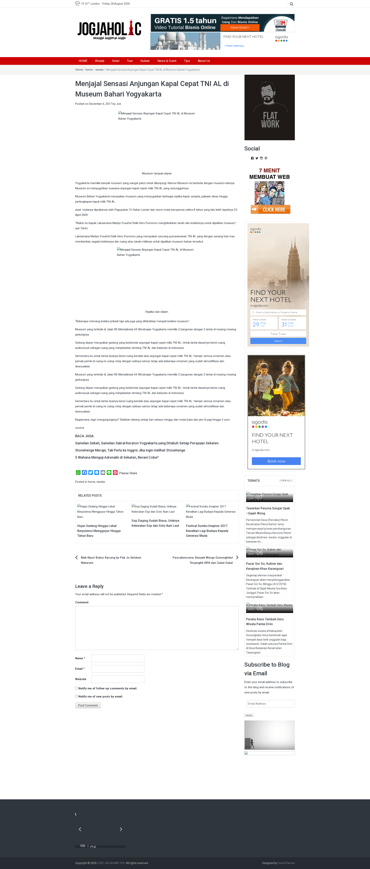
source (79, 427)
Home (79, 69)
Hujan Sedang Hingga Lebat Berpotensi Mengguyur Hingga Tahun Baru (99, 531)
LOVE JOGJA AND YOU (111, 863)
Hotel (115, 61)
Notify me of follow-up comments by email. (107, 688)
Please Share (128, 473)
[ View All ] (286, 480)
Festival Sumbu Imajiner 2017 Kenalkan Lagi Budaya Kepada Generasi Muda (207, 531)
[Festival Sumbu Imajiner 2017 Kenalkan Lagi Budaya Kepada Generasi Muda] (211, 511)
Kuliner (145, 61)
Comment (81, 602)
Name (80, 658)
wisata (99, 69)
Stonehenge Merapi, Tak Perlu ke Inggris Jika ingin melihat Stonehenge (130, 450)
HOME (83, 61)
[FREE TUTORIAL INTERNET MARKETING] (222, 23)
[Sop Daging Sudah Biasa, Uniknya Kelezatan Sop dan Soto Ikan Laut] (157, 509)
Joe (118, 104)
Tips (187, 61)
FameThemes (286, 863)
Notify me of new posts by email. (100, 696)
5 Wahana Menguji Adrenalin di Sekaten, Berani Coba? (117, 457)
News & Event (166, 61)
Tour (130, 61)
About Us (204, 61)
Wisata (99, 61)
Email (80, 668)
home (89, 69)
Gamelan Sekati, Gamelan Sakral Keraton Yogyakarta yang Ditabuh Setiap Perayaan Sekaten (147, 443)
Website (80, 679)
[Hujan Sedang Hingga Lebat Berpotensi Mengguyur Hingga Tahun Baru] (102, 511)
